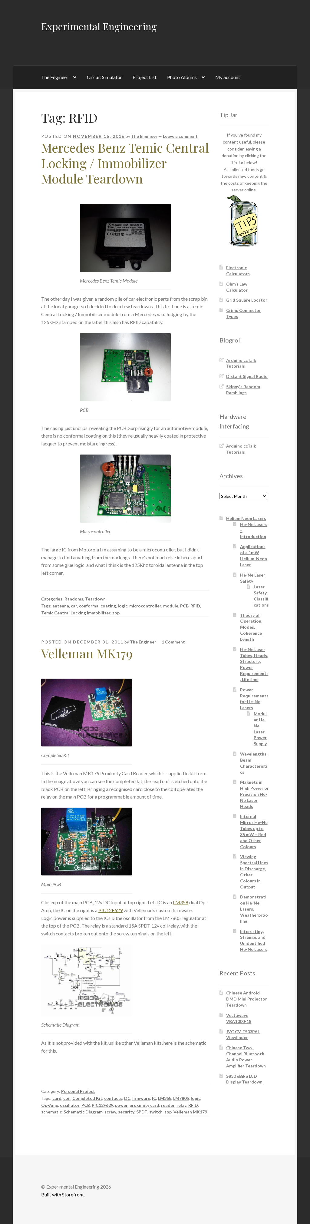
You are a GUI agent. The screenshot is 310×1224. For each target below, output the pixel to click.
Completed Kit (87, 1098)
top (116, 612)
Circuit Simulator (104, 77)
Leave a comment (180, 136)
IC (154, 1098)
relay (181, 1105)
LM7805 (181, 1098)
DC (127, 1098)
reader (168, 1105)
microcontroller (145, 605)
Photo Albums (182, 77)
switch (156, 1111)
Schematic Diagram (83, 1111)
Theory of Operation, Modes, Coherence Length (251, 627)
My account (227, 77)
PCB (184, 605)
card (56, 1098)
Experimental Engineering (99, 26)
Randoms (73, 598)
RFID (195, 605)
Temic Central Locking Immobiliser (75, 612)
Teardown (95, 598)
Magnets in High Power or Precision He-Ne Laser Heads (254, 794)
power (121, 1105)
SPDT (141, 1111)
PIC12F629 (110, 910)
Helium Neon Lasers (246, 518)
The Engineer (54, 77)
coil (67, 1098)
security (126, 1111)
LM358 (180, 902)
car (74, 605)
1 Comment (173, 641)
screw (110, 1111)
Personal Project (78, 1091)
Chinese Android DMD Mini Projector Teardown (246, 998)
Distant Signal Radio (247, 376)
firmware (141, 1098)
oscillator (70, 1105)
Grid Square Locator (246, 300)
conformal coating (97, 605)
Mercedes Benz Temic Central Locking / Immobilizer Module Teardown (125, 163)
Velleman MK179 (87, 653)
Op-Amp (49, 1105)
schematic (51, 1111)
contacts (113, 1098)
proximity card (144, 1105)
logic (122, 605)
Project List (145, 77)
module (170, 605)
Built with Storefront (62, 1194)
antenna (60, 605)
